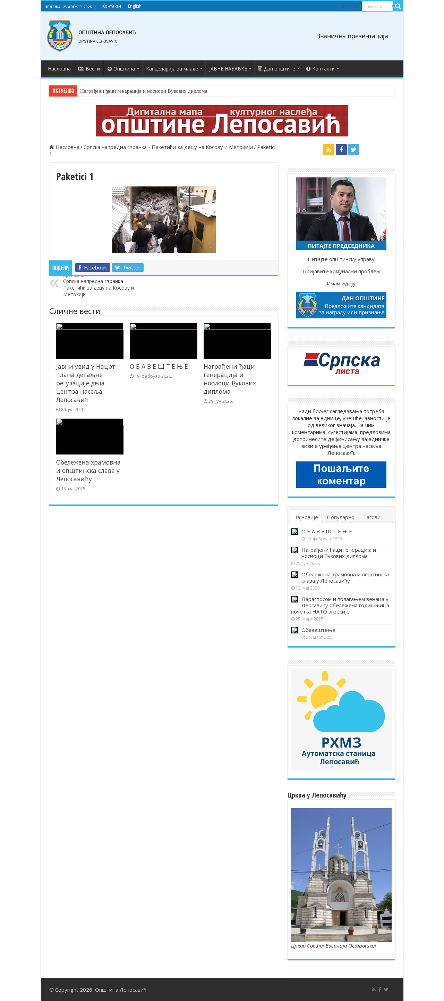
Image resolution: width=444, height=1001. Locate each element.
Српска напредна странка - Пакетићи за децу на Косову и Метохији (168, 146)
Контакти (111, 6)
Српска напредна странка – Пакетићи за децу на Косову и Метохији (98, 285)
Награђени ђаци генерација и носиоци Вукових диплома (143, 91)
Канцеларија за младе (172, 68)
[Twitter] (356, 6)
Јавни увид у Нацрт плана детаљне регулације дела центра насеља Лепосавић (86, 383)
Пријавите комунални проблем (341, 271)
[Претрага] (398, 6)
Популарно (341, 517)
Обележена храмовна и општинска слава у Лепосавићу (88, 470)
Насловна (59, 68)
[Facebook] (350, 6)
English (135, 6)
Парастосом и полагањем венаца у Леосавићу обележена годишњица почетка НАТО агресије (340, 605)
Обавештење (318, 629)
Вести (93, 68)
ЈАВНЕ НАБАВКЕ (228, 68)
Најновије (305, 517)
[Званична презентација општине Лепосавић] (92, 36)
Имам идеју (341, 283)
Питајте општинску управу (341, 259)
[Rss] (344, 6)
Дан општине (279, 68)
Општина (124, 68)
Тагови (372, 517)
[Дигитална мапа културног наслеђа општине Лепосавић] (222, 120)
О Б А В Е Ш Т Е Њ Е (159, 366)
